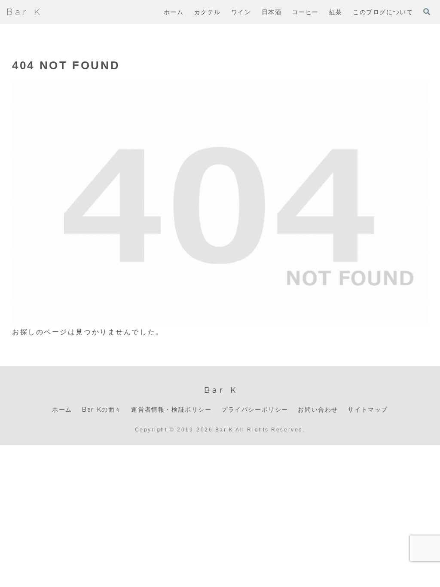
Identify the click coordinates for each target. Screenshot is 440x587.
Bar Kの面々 (102, 409)
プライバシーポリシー (254, 409)
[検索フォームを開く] (426, 11)
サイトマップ (368, 409)
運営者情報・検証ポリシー (171, 409)
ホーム (62, 409)
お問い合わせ (318, 409)
